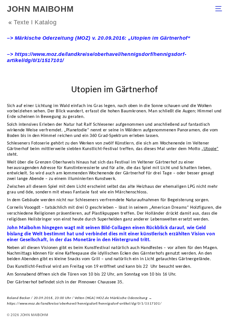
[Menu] (220, 9)
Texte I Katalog (35, 22)
